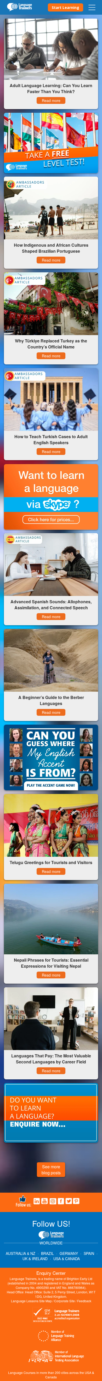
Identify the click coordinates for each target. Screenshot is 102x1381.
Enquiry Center (51, 1273)
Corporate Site (64, 1301)
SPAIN (89, 1253)
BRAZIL (47, 1253)
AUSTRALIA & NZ (20, 1253)
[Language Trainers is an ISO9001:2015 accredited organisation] (56, 1316)
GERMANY (69, 1253)
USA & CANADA (66, 1258)
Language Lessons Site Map (31, 1301)
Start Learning (65, 7)
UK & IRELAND (35, 1258)
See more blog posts (51, 1170)
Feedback (84, 1301)
